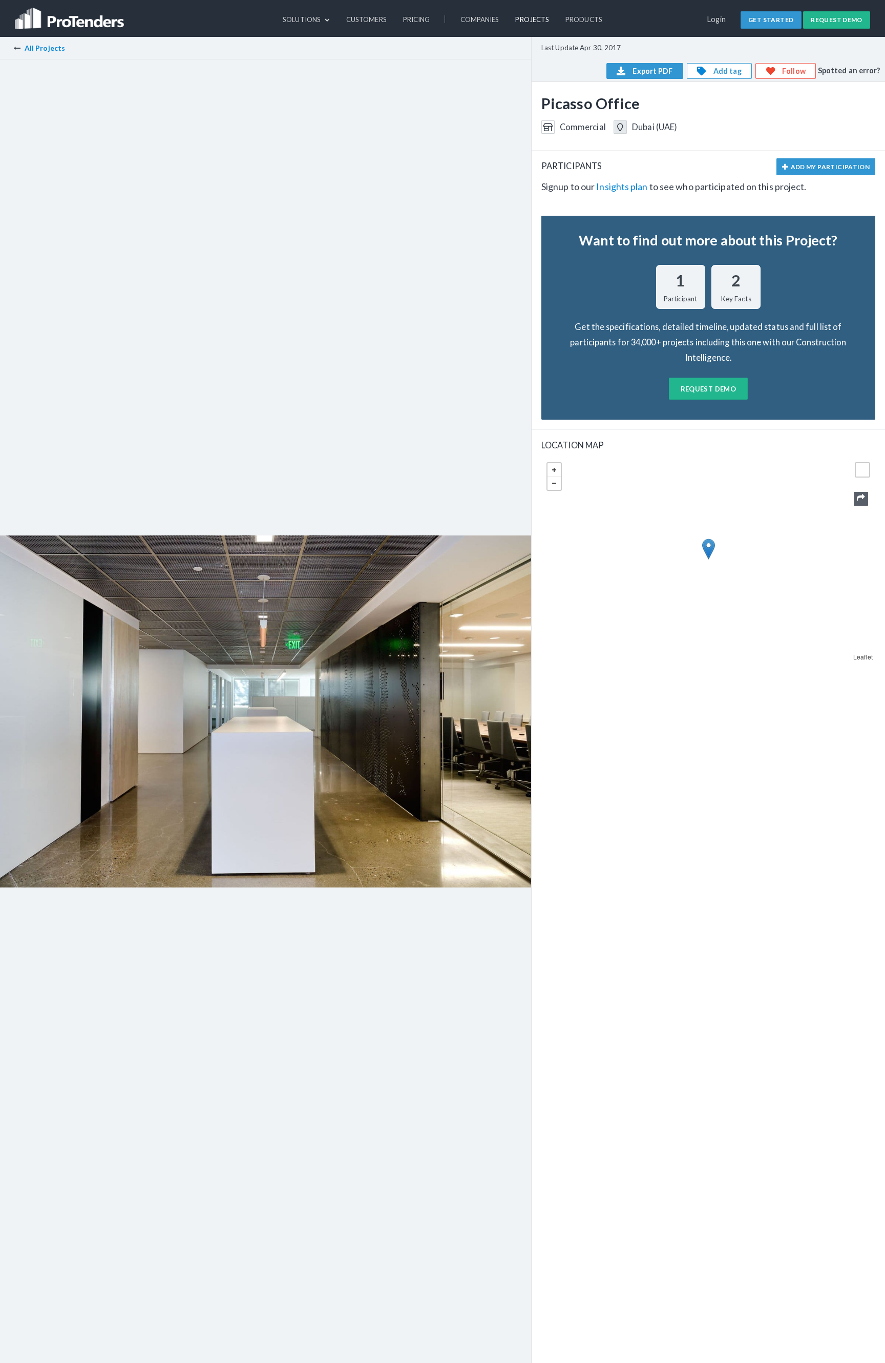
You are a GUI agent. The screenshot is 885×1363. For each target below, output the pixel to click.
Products (583, 19)
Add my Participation (829, 167)
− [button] (554, 483)
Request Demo (836, 20)
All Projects (45, 48)
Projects (532, 19)
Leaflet (863, 656)
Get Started (770, 20)
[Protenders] (71, 14)
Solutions (302, 19)
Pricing (416, 19)
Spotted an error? (849, 70)
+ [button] (554, 470)
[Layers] (862, 470)
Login (716, 19)
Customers (366, 19)
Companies (479, 19)
